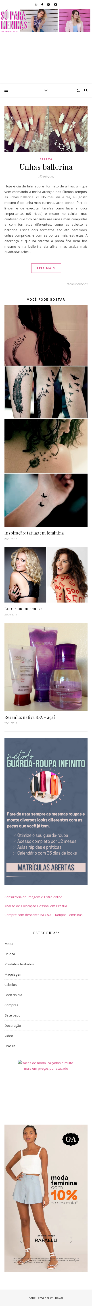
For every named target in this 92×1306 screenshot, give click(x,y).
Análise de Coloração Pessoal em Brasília (35, 906)
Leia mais (46, 268)
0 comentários (77, 284)
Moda (8, 943)
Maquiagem (13, 974)
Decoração (12, 1025)
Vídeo (8, 1035)
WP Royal (56, 1298)
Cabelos (10, 984)
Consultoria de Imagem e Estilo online (33, 897)
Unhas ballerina (46, 166)
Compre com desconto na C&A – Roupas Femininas (43, 914)
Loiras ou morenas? (23, 608)
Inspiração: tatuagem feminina (34, 533)
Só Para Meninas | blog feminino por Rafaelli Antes (46, 20)
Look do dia (13, 995)
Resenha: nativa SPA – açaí (29, 717)
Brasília (9, 1046)
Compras (11, 1005)
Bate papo (12, 1015)
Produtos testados (19, 964)
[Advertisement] (46, 57)
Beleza (46, 159)
